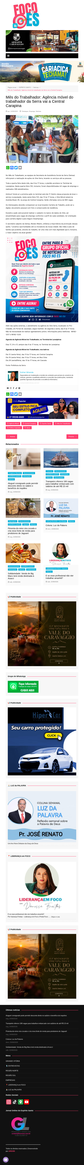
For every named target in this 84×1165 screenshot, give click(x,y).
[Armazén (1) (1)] (42, 41)
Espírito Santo (46, 423)
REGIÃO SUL (11, 1075)
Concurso (49, 471)
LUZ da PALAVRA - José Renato (56, 521)
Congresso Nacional (15, 473)
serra (28, 428)
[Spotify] (19, 388)
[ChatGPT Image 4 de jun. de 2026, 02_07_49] (42, 279)
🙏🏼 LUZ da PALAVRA (17, 786)
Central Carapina (30, 423)
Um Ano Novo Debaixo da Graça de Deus (23, 843)
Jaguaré (25, 524)
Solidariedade (31, 569)
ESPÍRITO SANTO (14, 476)
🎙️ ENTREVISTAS (13, 1066)
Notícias (38, 111)
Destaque (25, 111)
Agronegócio (12, 521)
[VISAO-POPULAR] (42, 408)
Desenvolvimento (29, 473)
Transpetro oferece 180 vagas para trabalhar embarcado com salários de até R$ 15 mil (60, 483)
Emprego (32, 111)
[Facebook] (13, 388)
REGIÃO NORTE (12, 1071)
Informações (27, 476)
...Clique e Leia (55, 917)
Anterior (12, 436)
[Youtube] (8, 388)
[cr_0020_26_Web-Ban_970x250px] (42, 71)
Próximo (71, 436)
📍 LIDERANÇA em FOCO (19, 856)
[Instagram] (11, 388)
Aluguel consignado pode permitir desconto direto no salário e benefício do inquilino (23, 485)
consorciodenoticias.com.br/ (29, 383)
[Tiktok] (16, 388)
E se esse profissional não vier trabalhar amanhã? (26, 914)
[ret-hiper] (42, 741)
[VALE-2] (42, 633)
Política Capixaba (14, 428)
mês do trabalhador (63, 423)
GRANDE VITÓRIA (13, 1061)
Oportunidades (59, 477)
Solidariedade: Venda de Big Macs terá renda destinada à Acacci (21, 576)
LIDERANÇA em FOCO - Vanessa (57, 568)
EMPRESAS (10, 1080)
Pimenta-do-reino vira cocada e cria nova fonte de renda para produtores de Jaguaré (22, 530)
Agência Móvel (14, 423)
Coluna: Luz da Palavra (56, 525)
